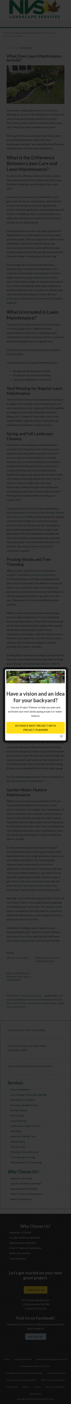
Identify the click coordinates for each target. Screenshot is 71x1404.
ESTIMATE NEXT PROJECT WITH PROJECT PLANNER (35, 727)
